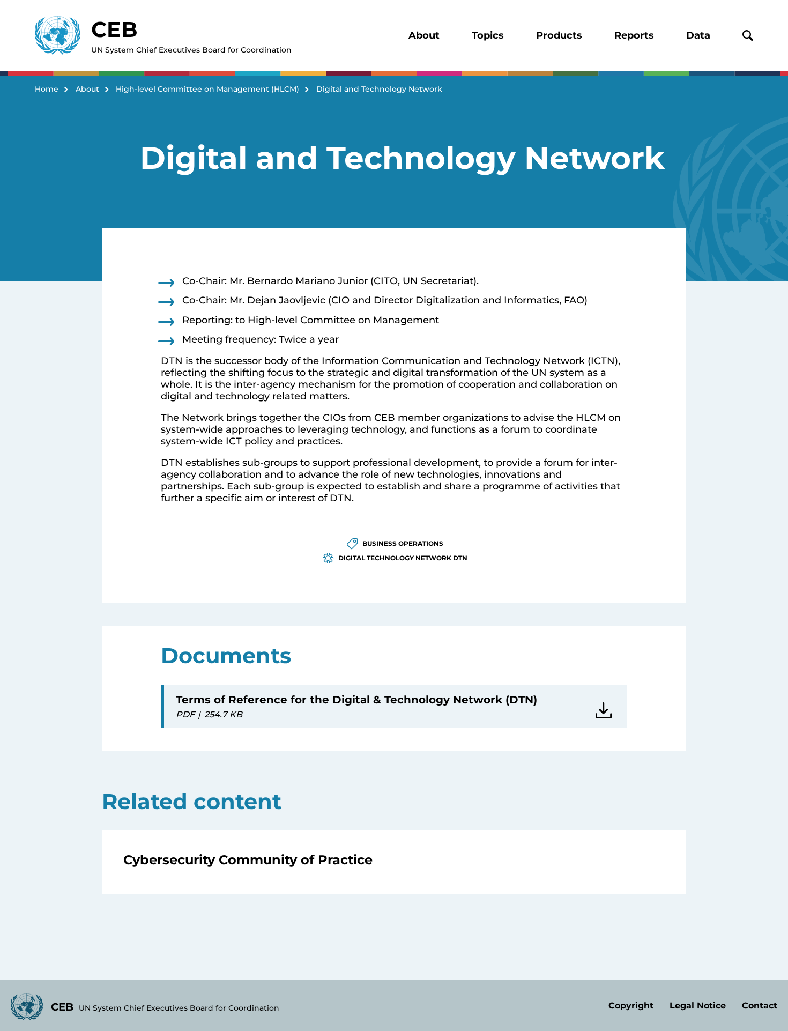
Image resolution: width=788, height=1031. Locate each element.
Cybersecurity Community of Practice (248, 859)
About (424, 35)
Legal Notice (698, 1005)
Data (698, 35)
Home (46, 89)
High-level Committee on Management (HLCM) (207, 89)
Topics (488, 35)
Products (559, 35)
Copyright (630, 1005)
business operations (402, 543)
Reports (634, 35)
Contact (759, 1005)
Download (606, 706)
